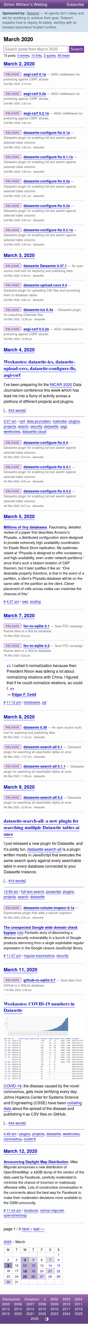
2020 (7, 1241)
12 (33, 1265)
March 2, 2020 (19, 63)
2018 (79, 1308)
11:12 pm (14, 702)
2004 (78, 1299)
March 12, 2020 (20, 1150)
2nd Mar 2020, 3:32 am (17, 123)
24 (16, 1276)
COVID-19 (13, 1086)
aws (25, 601)
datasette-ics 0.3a (38, 309)
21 (50, 1271)
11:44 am (14, 1210)
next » (27, 1229)
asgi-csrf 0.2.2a (36, 328)
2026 (35, 1318)
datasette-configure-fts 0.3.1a (48, 229)
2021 (30, 1313)
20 (42, 1271)
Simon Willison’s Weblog (25, 4)
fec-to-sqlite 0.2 (36, 645)
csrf (22, 421)
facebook (31, 1210)
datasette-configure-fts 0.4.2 (47, 491)
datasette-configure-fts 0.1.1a (48, 156)
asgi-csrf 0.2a (34, 93)
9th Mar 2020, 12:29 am (18, 807)
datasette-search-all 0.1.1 (44, 766)
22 (58, 1271)
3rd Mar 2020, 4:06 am (17, 300)
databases (32, 702)
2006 (18, 1303)
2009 (54, 1303)
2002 (54, 1299)
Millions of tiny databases (25, 527)
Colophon (31, 1299)
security (36, 426)
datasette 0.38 (35, 727)
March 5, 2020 (19, 516)
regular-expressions (39, 955)
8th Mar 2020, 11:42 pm (18, 737)
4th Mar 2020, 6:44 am (17, 457)
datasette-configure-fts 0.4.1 (47, 466)
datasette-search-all (44, 849)
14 (50, 1265)
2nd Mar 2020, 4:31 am (17, 196)
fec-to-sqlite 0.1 (36, 625)
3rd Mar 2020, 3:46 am (17, 275)
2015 (42, 1308)
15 (58, 1265)
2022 (42, 1313)
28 (50, 1276)
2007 (30, 1303)
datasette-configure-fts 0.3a (46, 205)
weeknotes (12, 431)
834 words (17, 410)
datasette (38, 147)
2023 (54, 1313)
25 (25, 1276)
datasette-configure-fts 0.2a (46, 181)
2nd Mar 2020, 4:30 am (17, 171)
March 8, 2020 (19, 716)
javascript (53, 891)
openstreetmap (15, 1215)
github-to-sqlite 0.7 (39, 980)
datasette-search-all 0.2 (43, 797)
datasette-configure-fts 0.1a (46, 132)
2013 (18, 1308)
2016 (54, 1308)
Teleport (33, 13)
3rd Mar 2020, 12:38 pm (18, 319)
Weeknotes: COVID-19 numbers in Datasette (39, 1007)
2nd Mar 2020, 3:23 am (17, 103)
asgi (63, 426)
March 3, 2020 (19, 255)
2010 (66, 1303)
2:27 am (10, 421)
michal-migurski (52, 1210)
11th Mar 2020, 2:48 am (18, 990)
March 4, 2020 (19, 349)
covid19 (30, 1138)
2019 (6, 1313)
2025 (79, 1313)
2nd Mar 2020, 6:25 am (17, 220)
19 (33, 1271)
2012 (6, 1308)
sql (44, 702)
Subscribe (75, 4)
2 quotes (50, 55)
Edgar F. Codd (24, 694)
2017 (66, 1308)
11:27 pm (14, 955)
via (20, 932)
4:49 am (10, 1133)
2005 (6, 1303)
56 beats (64, 55)
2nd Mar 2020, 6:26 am (17, 244)
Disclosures (11, 1299)
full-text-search (32, 891)
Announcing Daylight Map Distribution (36, 1161)
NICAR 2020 (61, 384)
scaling (35, 601)
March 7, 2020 (19, 615)
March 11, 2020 (20, 969)
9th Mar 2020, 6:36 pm (17, 917)
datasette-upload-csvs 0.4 (45, 285)
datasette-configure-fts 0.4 (45, 442)
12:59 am (11, 891)
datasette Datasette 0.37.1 (45, 265)
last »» (39, 1229)
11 (25, 1265)
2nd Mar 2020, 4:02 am (17, 147)
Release (12, 74)
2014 (30, 1308)
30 (8, 1281)
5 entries (23, 55)
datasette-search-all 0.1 (43, 746)
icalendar (60, 421)
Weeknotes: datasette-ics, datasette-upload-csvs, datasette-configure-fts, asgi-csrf (40, 368)
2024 (66, 1313)
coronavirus (13, 1138)
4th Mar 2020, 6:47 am (17, 506)
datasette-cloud (34, 431)
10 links (36, 55)
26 (33, 1276)
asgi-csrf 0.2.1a (36, 113)
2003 (66, 1299)
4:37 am (13, 601)
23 (8, 1276)
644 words (17, 1122)
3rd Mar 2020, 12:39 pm (18, 339)
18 (25, 1271)
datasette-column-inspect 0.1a (48, 907)
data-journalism (39, 421)
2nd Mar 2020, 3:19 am (17, 84)
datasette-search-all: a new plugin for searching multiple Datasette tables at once (41, 827)
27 (42, 1276)
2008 (42, 1303)
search (23, 426)
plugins (74, 421)
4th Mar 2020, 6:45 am (17, 481)
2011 (79, 1303)
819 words (17, 880)
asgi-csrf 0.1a (34, 74)
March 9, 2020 (19, 786)
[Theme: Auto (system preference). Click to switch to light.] (47, 1319)
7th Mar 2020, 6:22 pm (17, 636)
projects (10, 426)
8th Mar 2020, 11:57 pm (18, 757)
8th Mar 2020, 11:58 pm (18, 776)
